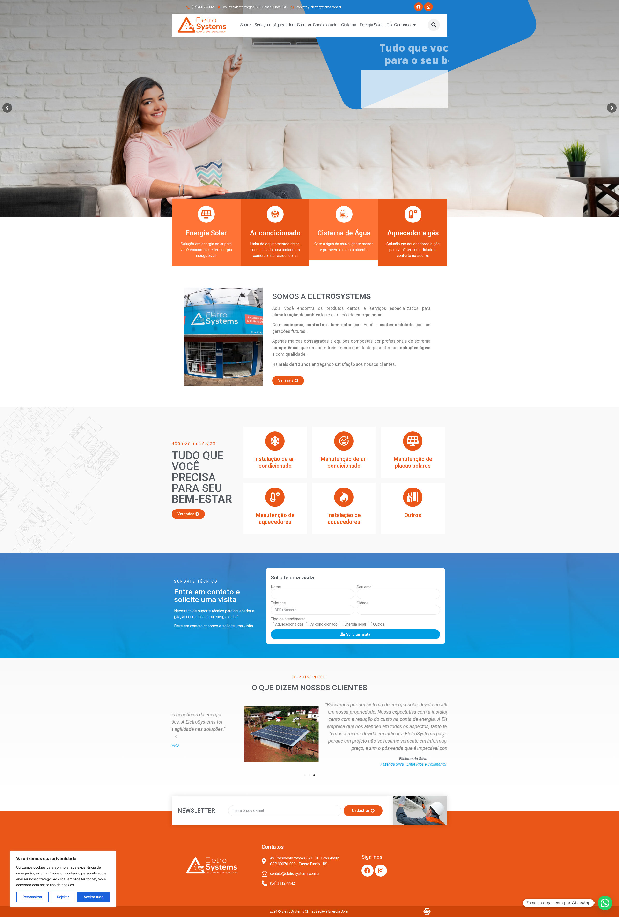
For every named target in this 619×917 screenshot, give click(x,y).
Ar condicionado (275, 233)
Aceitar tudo (93, 897)
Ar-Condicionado (322, 24)
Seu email (365, 587)
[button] (434, 25)
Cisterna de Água (343, 233)
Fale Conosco (398, 24)
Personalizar (32, 897)
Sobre (245, 24)
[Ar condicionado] (275, 214)
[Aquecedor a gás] (413, 214)
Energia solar (355, 624)
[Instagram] (428, 6)
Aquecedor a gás (413, 233)
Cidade (362, 603)
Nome (276, 587)
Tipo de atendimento (288, 619)
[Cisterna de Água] (344, 214)
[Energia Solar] (206, 214)
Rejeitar (63, 897)
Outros (378, 624)
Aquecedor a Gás (289, 24)
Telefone (278, 603)
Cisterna (348, 24)
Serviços (262, 24)
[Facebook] (418, 6)
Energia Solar (371, 24)
